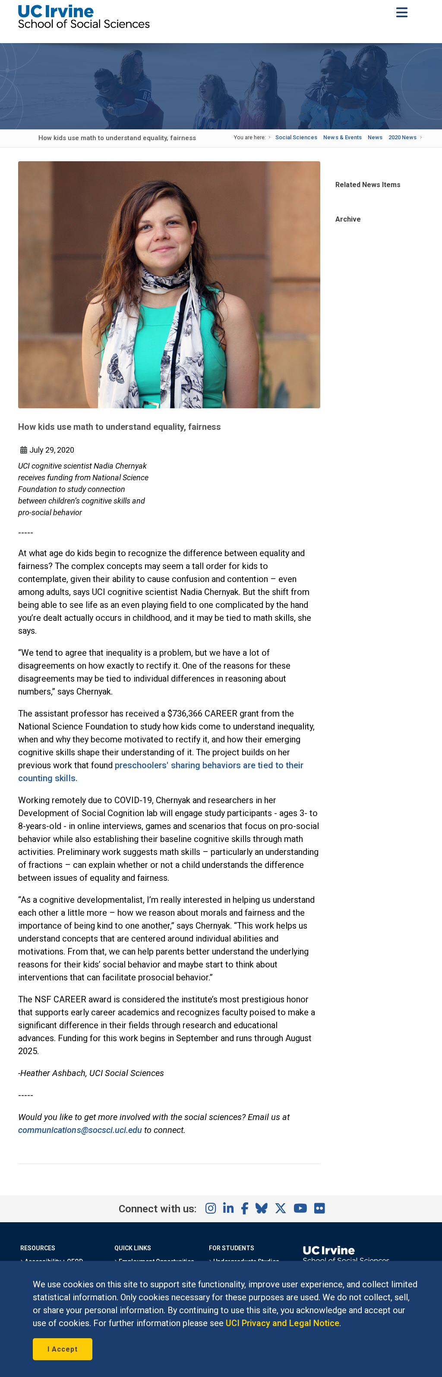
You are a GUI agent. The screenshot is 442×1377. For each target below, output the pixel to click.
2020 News (402, 137)
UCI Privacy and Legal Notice (282, 1323)
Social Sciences (296, 137)
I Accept (62, 1349)
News (375, 137)
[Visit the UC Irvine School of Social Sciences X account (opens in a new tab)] (281, 1209)
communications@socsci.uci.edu (80, 1130)
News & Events (342, 137)
